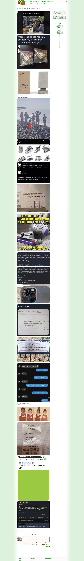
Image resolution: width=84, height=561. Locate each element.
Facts (56, 12)
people (53, 17)
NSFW (31, 1)
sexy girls (63, 17)
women (63, 18)
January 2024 (58, 33)
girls (65, 13)
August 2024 (58, 27)
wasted (58, 18)
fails (58, 12)
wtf (65, 18)
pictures (56, 17)
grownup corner (57, 14)
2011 (59, 45)
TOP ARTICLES (49, 1)
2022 (59, 35)
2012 (59, 44)
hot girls (55, 16)
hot (53, 16)
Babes (20, 559)
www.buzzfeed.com (22, 530)
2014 (59, 42)
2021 (59, 36)
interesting (59, 16)
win (62, 18)
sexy (60, 17)
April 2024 (58, 30)
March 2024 (58, 31)
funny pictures (59, 13)
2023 (59, 34)
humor (57, 16)
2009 (59, 47)
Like (47, 8)
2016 (59, 40)
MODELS (38, 1)
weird (60, 18)
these (56, 18)
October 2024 (58, 25)
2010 (59, 46)
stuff (54, 18)
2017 (59, 39)
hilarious (64, 14)
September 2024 (58, 26)
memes (63, 16)
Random (20, 560)
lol (61, 16)
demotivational (61, 11)
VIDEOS (44, 1)
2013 (59, 43)
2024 (59, 24)
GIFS (41, 1)
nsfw (65, 16)
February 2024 (58, 32)
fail (57, 12)
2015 (59, 41)
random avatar (19, 541)
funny (60, 12)
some (65, 17)
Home (20, 558)
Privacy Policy (33, 558)
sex (58, 17)
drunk (54, 12)
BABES (34, 1)
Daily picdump (55, 11)
